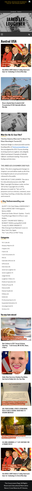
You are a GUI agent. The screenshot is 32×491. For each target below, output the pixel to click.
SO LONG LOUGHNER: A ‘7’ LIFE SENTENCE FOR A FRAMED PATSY (15, 443)
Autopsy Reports (7, 245)
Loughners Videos (7, 279)
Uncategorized (6, 306)
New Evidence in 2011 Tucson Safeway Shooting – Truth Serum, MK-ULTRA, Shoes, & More (15, 345)
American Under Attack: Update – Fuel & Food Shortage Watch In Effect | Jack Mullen (16, 215)
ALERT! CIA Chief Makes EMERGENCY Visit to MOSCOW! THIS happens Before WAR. (16, 208)
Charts (4, 251)
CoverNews (13, 488)
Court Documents (7, 254)
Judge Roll (5, 276)
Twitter (19, 11)
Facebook (13, 11)
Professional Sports (8, 300)
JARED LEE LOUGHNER (15, 21)
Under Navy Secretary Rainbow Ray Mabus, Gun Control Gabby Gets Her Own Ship (15, 378)
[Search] (29, 34)
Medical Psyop (16, 63)
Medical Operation (17, 96)
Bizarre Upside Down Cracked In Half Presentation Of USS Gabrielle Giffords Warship (14, 105)
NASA (9, 65)
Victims (4, 309)
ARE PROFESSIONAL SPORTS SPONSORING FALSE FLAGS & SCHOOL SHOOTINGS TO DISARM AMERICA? (14, 411)
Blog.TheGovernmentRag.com (13, 201)
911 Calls (4, 242)
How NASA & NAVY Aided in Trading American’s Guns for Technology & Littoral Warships (16, 71)
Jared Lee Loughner (6, 63)
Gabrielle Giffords (12, 61)
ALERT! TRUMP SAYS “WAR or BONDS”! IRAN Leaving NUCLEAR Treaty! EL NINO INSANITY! (14, 223)
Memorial (23, 63)
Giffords (19, 61)
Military (4, 65)
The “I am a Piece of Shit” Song (12, 233)
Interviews (5, 266)
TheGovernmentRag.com (20, 147)
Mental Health (6, 291)
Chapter (4, 61)
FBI (3, 257)
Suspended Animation (8, 303)
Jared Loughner (6, 273)
